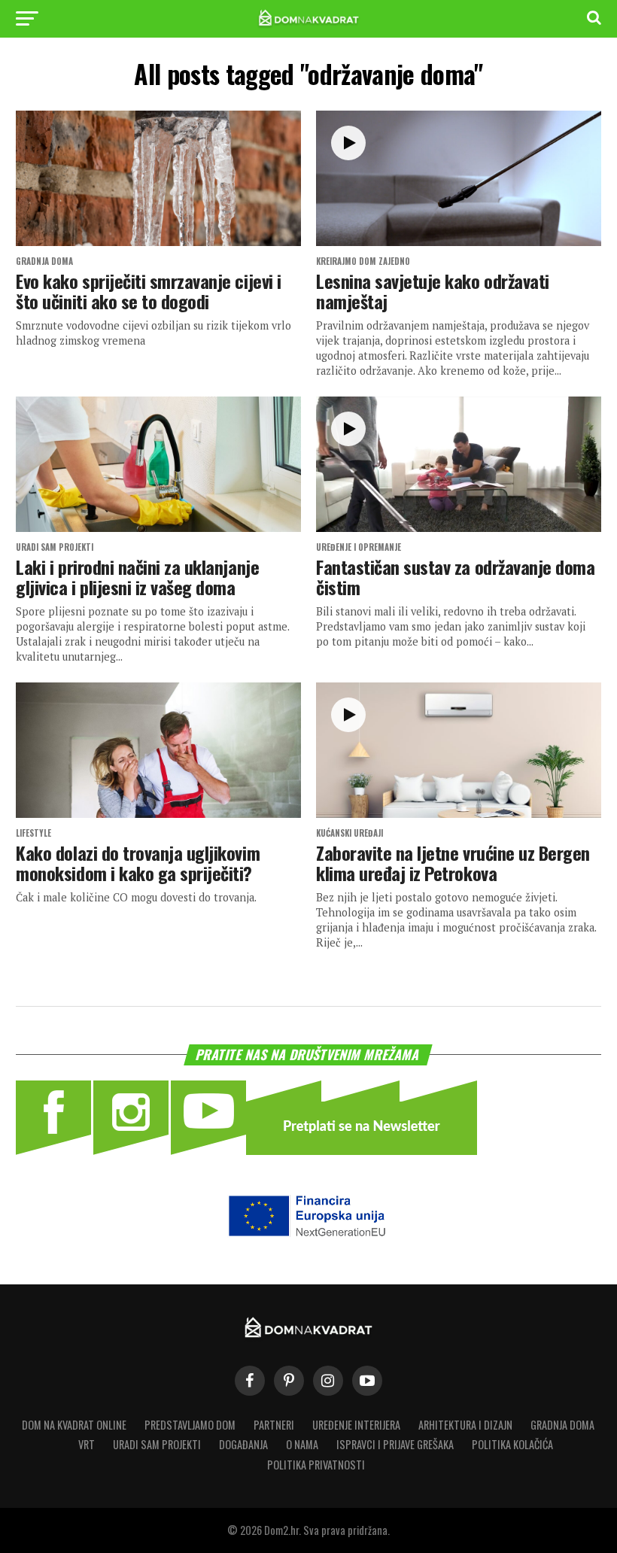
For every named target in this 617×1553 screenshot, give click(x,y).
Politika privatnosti (316, 1464)
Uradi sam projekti (157, 1444)
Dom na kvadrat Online (74, 1425)
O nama (302, 1444)
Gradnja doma (562, 1425)
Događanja (243, 1444)
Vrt (86, 1444)
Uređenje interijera (356, 1425)
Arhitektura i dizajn (465, 1425)
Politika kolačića (512, 1444)
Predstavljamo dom (190, 1425)
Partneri (274, 1425)
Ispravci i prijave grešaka (395, 1444)
